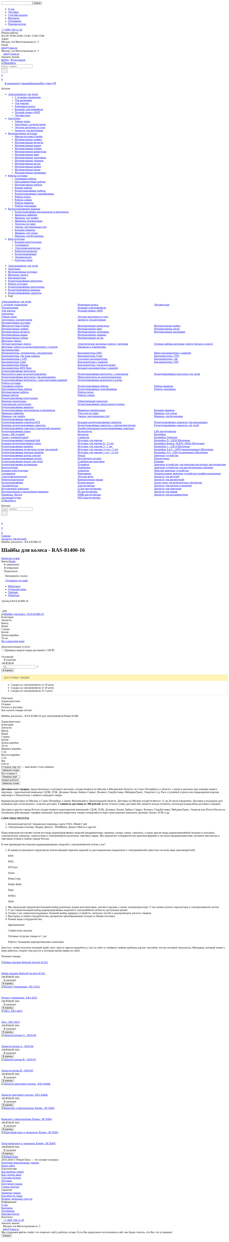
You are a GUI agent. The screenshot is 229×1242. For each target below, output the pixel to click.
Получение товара (11, 1183)
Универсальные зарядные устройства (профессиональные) (187, 473)
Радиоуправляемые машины (24, 208)
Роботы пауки (23, 196)
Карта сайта (8, 1165)
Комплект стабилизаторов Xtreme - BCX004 (26, 1119)
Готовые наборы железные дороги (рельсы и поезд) (183, 343)
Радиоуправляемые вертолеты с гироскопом (103, 374)
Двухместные (22, 115)
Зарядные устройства (166, 455)
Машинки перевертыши (28, 220)
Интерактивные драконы (29, 160)
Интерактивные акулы (28, 163)
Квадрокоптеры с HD (166, 362)
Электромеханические (27, 248)
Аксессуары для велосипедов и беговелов (178, 482)
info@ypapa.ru (9, 47)
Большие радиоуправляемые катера (21, 458)
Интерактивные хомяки (28, 139)
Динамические (23, 257)
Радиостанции (86, 482)
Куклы (81, 455)
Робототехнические (26, 251)
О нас (11, 9)
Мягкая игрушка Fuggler (29, 136)
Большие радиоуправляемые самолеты (100, 422)
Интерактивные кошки (28, 145)
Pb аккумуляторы (87, 491)
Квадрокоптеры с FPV (167, 355)
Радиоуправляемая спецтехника (26, 286)
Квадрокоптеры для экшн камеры (20, 355)
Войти (5, 59)
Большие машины (25, 229)
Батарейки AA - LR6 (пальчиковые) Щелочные (181, 452)
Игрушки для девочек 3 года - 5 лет (98, 449)
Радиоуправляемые (26, 254)
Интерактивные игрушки (22, 133)
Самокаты (83, 437)
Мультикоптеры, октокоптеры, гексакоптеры (26, 352)
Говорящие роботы (25, 178)
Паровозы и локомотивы (92, 346)
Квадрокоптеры (17, 277)
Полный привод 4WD (27, 112)
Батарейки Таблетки (165, 437)
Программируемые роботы (30, 181)
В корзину (8, 670)
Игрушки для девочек (90, 440)
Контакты (13, 18)
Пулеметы (83, 464)
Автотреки (14, 118)
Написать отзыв (11, 770)
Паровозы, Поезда (11, 494)
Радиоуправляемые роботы (30, 190)
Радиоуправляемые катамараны (19, 464)
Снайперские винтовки (91, 461)
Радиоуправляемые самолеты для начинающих (181, 422)
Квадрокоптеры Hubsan (14, 365)
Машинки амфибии (26, 214)
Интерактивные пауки (27, 169)
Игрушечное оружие (89, 458)
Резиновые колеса (25, 106)
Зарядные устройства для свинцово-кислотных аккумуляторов (190, 464)
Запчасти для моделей (166, 476)
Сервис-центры (10, 1186)
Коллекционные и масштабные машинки (24, 491)
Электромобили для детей (23, 94)
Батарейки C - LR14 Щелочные (172, 446)
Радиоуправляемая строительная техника (101, 404)
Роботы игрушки (17, 175)
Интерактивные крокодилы (30, 151)
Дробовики (84, 467)
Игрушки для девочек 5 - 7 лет (95, 446)
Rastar (12, 561)
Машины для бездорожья (29, 236)
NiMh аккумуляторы (89, 494)
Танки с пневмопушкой (14, 437)
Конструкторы (16, 239)
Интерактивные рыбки (28, 166)
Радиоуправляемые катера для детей (22, 461)
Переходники (161, 458)
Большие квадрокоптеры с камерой (98, 368)
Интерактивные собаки (28, 148)
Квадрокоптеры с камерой (93, 362)
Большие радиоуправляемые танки (21, 443)
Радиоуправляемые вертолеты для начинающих (28, 377)
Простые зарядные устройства (171, 470)
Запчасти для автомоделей (169, 479)
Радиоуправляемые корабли (17, 446)
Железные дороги (18, 274)
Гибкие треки (22, 121)
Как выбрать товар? (12, 1171)
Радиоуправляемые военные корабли (22, 452)
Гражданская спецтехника (16, 404)
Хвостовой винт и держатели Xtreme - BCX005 (28, 1143)
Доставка (13, 12)
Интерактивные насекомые (30, 172)
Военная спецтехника (13, 401)
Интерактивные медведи (29, 142)
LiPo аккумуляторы (165, 431)
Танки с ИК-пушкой (13, 434)
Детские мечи (85, 476)
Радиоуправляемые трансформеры (34, 193)
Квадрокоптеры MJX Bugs (16, 368)
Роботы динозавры (25, 205)
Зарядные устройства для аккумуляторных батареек (183, 467)
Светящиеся (21, 245)
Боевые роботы (23, 187)
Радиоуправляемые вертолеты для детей (177, 374)
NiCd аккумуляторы (89, 497)
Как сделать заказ (11, 1174)
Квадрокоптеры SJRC (90, 352)
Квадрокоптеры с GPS (14, 358)
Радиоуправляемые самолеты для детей (176, 425)
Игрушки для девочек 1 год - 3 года (98, 452)
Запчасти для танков (165, 491)
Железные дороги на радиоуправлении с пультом (29, 346)
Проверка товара (11, 1192)
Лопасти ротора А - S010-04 (17, 1046)
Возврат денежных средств (16, 1198)
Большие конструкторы (28, 242)
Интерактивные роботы (28, 184)
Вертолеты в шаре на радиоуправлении (23, 374)
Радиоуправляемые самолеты (24, 292)
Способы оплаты (17, 15)
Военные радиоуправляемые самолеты (23, 425)
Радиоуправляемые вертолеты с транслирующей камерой (34, 380)
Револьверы (84, 473)
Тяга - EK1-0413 (10, 1022)
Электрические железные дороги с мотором (103, 343)
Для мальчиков (23, 100)
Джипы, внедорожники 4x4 (30, 226)
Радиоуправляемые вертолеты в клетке (100, 380)
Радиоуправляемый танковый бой (20, 440)
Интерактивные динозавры (30, 157)
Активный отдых (11, 497)
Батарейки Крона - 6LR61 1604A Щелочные (179, 443)
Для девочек (22, 103)
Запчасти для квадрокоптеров (171, 494)
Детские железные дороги (16, 343)
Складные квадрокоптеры (92, 358)
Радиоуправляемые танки (16, 431)
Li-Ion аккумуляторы (89, 488)
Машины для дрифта (27, 217)
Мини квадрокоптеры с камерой (172, 352)
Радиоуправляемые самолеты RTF (20, 422)
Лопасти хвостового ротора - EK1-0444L (24, 1094)
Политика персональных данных (20, 1162)
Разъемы (159, 461)
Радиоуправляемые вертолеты (25, 280)
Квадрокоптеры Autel (13, 362)
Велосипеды (85, 431)
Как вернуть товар (11, 1195)
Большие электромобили (29, 109)
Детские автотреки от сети (30, 127)
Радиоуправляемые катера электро (21, 455)
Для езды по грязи (25, 223)
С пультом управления (28, 97)
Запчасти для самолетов (167, 488)
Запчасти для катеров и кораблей (173, 485)
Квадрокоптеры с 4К (166, 358)
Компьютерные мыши (90, 479)
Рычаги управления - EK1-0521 (19, 997)
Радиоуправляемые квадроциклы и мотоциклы (42, 211)
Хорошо (7, 1235)
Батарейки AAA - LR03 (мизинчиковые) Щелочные (183, 449)
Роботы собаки (23, 199)
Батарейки (160, 434)
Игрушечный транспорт (15, 488)
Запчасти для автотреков (29, 130)
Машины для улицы (26, 233)
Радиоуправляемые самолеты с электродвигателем (106, 425)
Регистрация (18, 59)
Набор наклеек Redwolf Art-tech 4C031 (23, 973)
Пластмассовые (24, 260)
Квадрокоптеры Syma (90, 355)
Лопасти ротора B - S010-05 (17, 1070)
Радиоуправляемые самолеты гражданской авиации (31, 428)
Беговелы (83, 434)
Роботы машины (24, 202)
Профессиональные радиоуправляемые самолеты (106, 428)
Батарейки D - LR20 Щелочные (172, 440)
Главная (5, 535)
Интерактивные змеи (27, 154)
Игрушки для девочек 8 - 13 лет (96, 443)
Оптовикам (14, 21)
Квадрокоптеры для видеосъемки (97, 365)
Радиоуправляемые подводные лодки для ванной (29, 449)
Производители (17, 24)
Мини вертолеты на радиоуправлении (99, 377)
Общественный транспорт (93, 401)
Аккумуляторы (86, 485)
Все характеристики (12, 641)
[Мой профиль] (3, 518)
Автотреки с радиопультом (30, 124)
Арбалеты (83, 470)
